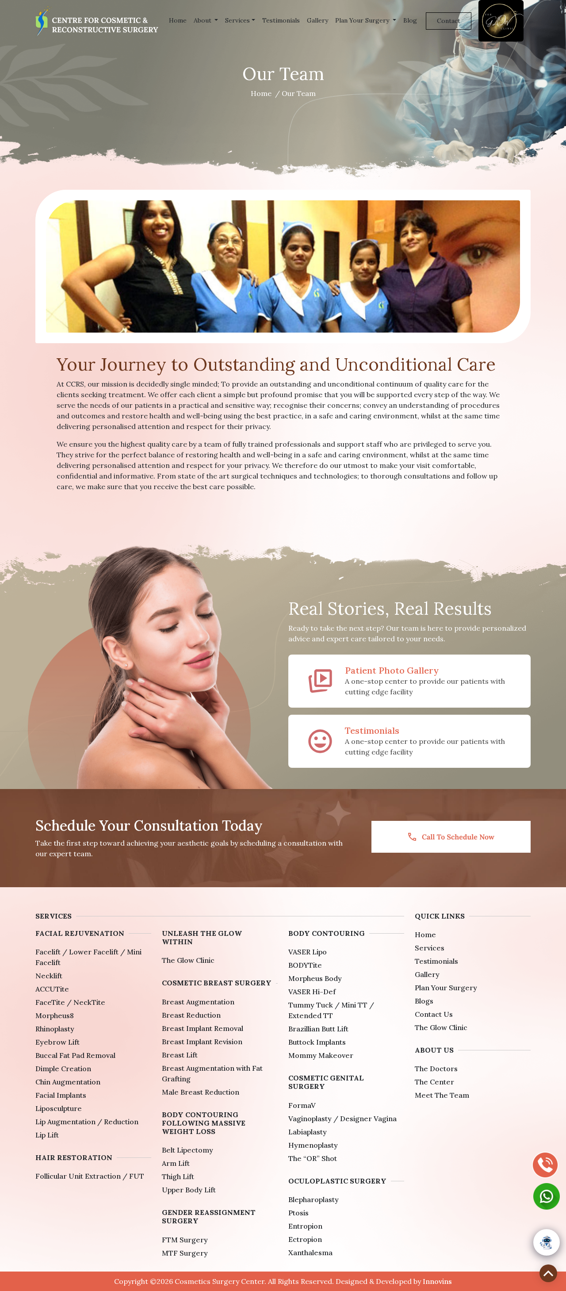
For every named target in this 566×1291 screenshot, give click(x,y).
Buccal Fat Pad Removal (75, 1055)
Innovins (437, 1281)
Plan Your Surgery (363, 20)
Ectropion (305, 1239)
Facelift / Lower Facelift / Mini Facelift (88, 957)
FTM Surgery (185, 1239)
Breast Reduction (191, 1015)
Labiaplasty (307, 1131)
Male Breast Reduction (200, 1092)
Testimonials (281, 20)
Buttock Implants (317, 1042)
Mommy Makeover (320, 1055)
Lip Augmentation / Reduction (86, 1121)
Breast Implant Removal (202, 1028)
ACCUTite (52, 989)
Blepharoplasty (313, 1199)
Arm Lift (176, 1163)
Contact (448, 21)
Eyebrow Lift (57, 1042)
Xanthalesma (310, 1252)
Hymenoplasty (313, 1145)
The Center (434, 1081)
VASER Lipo (307, 951)
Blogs (424, 1000)
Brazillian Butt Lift (318, 1028)
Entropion (305, 1226)
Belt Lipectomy (187, 1149)
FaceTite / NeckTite (70, 1002)
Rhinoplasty (54, 1028)
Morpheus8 (54, 1015)
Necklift (48, 975)
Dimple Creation (63, 1068)
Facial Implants (60, 1095)
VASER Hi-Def (312, 991)
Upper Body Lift (189, 1189)
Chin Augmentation (67, 1081)
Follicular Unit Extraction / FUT (89, 1176)
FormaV (302, 1105)
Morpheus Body (315, 978)
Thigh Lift (178, 1176)
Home (178, 20)
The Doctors (436, 1068)
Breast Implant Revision (202, 1041)
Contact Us (434, 1014)
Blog (410, 20)
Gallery (317, 20)
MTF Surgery (185, 1253)
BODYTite (305, 965)
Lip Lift (47, 1134)
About (203, 20)
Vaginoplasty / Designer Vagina (342, 1118)
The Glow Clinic (188, 960)
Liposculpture (58, 1108)
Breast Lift (180, 1054)
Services (237, 20)
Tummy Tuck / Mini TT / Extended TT (331, 1010)
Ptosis (298, 1212)
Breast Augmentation (198, 1001)
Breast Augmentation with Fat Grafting (212, 1073)
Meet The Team (442, 1095)
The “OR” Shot (312, 1158)
